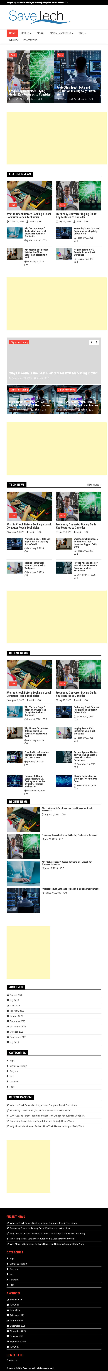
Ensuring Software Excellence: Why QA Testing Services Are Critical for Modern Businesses (34, 781)
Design (40, 33)
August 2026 (16, 995)
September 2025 (18, 1037)
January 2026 (16, 1016)
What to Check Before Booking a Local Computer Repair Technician (29, 215)
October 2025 (16, 1031)
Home (12, 33)
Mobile (25, 33)
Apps (11, 1060)
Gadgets (13, 1071)
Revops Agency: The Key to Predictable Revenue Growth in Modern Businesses (86, 566)
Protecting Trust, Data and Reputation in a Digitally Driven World (28, 91)
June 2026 (15, 1005)
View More (93, 484)
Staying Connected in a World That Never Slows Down (85, 779)
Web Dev (13, 40)
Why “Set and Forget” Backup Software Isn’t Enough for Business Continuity (35, 232)
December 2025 (17, 1021)
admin (36, 99)
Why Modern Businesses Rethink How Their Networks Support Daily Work (77, 91)
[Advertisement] (57, 138)
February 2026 (17, 1010)
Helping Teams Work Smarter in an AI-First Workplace (84, 252)
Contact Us (30, 40)
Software (13, 1081)
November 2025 (18, 1026)
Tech (81, 33)
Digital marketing (60, 33)
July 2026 (14, 1000)
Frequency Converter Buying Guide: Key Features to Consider (34, 2)
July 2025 (14, 1042)
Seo (11, 1076)
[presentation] (91, 342)
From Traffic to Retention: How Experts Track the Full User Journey (52, 371)
